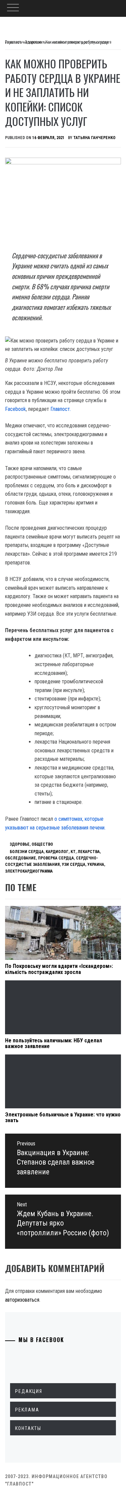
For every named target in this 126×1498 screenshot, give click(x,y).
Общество (42, 844)
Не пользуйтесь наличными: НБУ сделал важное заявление (53, 1043)
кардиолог (57, 851)
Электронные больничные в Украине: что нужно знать (63, 1117)
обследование (20, 858)
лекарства (89, 851)
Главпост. (60, 409)
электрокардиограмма (29, 871)
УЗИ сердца (73, 864)
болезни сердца (27, 851)
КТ (73, 851)
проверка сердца (56, 858)
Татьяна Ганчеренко (94, 137)
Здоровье (20, 844)
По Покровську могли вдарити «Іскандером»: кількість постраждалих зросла (59, 969)
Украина (95, 864)
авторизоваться (22, 1300)
